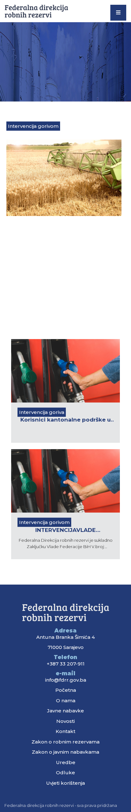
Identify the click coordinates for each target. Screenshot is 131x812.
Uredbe (65, 762)
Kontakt (65, 731)
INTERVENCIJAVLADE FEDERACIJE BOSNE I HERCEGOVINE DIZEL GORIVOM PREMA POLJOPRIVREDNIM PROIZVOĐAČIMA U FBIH (66, 530)
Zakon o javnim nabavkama (65, 752)
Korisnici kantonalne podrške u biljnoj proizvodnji (65, 420)
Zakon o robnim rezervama (65, 742)
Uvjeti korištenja (65, 783)
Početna (65, 690)
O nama (65, 700)
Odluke (65, 772)
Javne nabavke (65, 711)
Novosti (65, 721)
